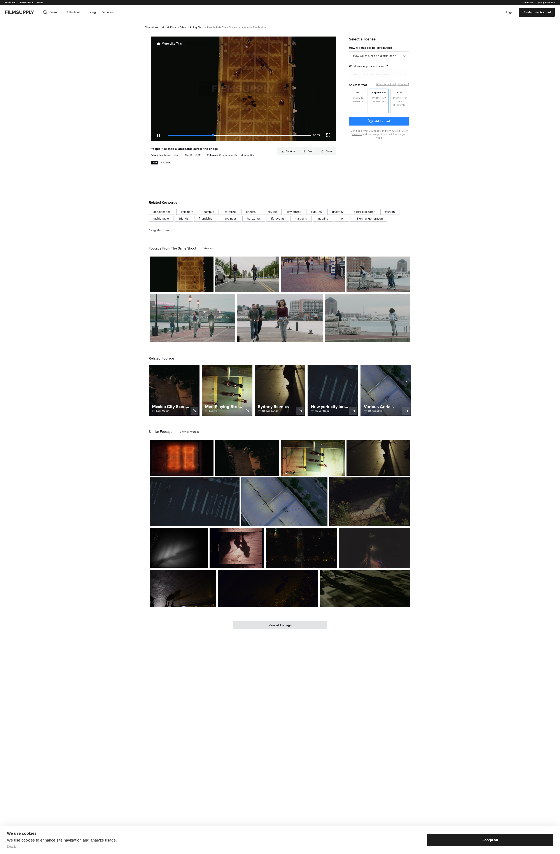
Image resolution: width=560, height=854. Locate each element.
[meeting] (323, 218)
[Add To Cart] (208, 287)
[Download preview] (186, 471)
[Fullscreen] (328, 135)
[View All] (208, 248)
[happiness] (229, 218)
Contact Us (528, 2)
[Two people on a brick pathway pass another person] (183, 588)
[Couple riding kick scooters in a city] (247, 274)
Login (509, 12)
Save (197, 287)
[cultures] (316, 212)
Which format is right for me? (392, 84)
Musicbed (10, 2)
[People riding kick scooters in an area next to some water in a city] (367, 318)
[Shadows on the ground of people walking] (365, 588)
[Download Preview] (186, 287)
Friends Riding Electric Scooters (192, 27)
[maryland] (301, 218)
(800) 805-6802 (546, 2)
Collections (73, 12)
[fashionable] (161, 218)
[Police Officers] (374, 548)
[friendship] (205, 218)
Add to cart (382, 121)
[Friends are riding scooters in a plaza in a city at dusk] (313, 274)
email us (357, 134)
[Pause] (158, 135)
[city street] (294, 212)
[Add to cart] (208, 471)
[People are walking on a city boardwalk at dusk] (378, 458)
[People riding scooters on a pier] (280, 318)
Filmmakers (151, 27)
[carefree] (230, 212)
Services (107, 12)
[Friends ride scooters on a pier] (182, 274)
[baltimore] (187, 212)
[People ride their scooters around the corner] (378, 274)
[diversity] (338, 212)
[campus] (209, 212)
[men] (341, 218)
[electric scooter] (364, 212)
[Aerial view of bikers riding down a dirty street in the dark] (268, 588)
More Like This (172, 43)
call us (401, 130)
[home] (22, 12)
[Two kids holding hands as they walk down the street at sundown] (237, 548)
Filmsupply (26, 2)
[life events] (277, 218)
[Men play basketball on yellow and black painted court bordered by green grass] (313, 458)
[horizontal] (254, 218)
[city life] (272, 212)
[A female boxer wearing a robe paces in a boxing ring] (179, 548)
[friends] (184, 218)
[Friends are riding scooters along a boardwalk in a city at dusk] (192, 318)
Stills (40, 2)
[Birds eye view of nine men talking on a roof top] (284, 501)
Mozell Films (169, 27)
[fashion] (390, 212)
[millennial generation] (368, 218)
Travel (166, 230)
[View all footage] (190, 432)
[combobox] (379, 74)
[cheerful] (252, 212)
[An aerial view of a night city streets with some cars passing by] (301, 548)
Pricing (91, 12)
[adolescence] (162, 212)
